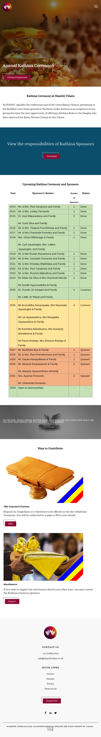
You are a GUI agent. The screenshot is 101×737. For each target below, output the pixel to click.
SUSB (50, 730)
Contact (50, 674)
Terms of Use (50, 689)
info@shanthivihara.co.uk (50, 658)
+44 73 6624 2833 (50, 653)
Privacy (50, 684)
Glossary (50, 679)
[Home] (7, 7)
